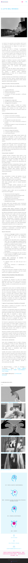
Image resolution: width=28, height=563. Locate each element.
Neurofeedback (21, 369)
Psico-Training (5, 371)
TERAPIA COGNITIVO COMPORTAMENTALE (12, 552)
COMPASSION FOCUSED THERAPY (10, 553)
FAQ (17, 555)
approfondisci (14, 485)
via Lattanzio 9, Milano (14, 543)
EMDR (15, 369)
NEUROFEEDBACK (21, 553)
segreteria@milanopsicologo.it (14, 548)
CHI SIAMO (13, 555)
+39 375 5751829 (14, 537)
